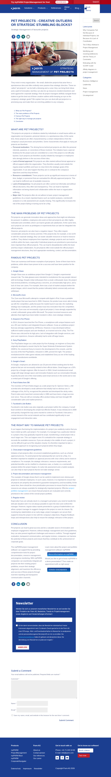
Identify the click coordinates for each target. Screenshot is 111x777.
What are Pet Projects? (23, 111)
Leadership (87, 84)
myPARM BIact (17, 756)
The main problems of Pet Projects (27, 113)
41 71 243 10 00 (68, 750)
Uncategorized (88, 95)
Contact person (39, 753)
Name (13, 703)
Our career (37, 758)
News (85, 88)
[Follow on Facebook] (62, 757)
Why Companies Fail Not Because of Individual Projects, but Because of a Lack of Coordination (91, 35)
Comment (15, 679)
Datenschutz (16, 769)
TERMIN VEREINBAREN (57, 569)
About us (66, 8)
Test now (82, 755)
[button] (13, 37)
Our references (39, 756)
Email (13, 710)
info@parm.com (67, 753)
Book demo (88, 9)
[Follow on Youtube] (67, 757)
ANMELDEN (22, 647)
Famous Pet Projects (23, 116)
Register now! (61, 2)
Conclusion (19, 121)
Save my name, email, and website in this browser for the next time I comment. (41, 715)
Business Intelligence (90, 81)
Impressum (27, 769)
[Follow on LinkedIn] (57, 757)
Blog (77, 8)
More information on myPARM (60, 554)
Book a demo (84, 750)
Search (96, 20)
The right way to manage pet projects (28, 118)
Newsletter (38, 769)
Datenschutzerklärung (27, 637)
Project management (90, 92)
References (56, 8)
